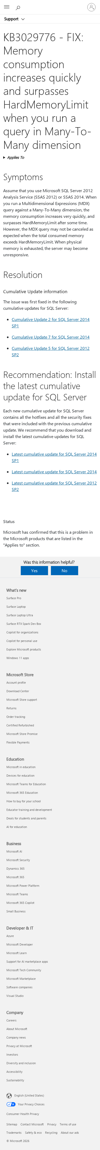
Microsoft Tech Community (23, 970)
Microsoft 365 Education (22, 793)
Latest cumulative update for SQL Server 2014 (54, 471)
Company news (16, 1037)
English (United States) (29, 1095)
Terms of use (68, 1124)
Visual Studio (14, 996)
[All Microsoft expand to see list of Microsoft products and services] (6, 7)
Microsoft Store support (21, 700)
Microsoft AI (14, 851)
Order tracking (15, 717)
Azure (10, 936)
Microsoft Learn (16, 953)
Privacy (51, 1124)
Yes (34, 570)
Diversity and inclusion (21, 1063)
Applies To (15, 157)
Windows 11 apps (17, 658)
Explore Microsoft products (23, 649)
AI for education (16, 827)
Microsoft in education (20, 767)
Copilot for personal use (21, 641)
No (64, 570)
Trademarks (14, 1132)
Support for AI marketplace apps (27, 961)
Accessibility (14, 1072)
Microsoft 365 (15, 877)
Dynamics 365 (15, 868)
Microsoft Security (18, 860)
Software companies (19, 987)
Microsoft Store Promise (22, 734)
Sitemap (11, 1124)
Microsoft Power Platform (22, 886)
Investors (12, 1054)
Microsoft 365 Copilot (20, 903)
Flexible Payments (18, 742)
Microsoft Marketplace (21, 979)
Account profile (16, 682)
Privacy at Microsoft (19, 1046)
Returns (11, 708)
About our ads (70, 1132)
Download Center (17, 691)
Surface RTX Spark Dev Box (23, 624)
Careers (11, 1020)
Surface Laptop (16, 607)
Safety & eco (33, 1132)
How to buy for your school (23, 801)
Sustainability (15, 1080)
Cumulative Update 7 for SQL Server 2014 (51, 337)
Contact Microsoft (32, 1124)
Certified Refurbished (20, 725)
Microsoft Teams (17, 894)
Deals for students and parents (26, 818)
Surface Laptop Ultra (19, 615)
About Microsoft (16, 1029)
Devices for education (20, 775)
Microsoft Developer (19, 944)
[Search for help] (18, 7)
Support (11, 18)
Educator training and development (29, 810)
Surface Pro (13, 598)
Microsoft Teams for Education (26, 784)
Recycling (51, 1132)
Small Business (16, 911)
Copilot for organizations (22, 632)
